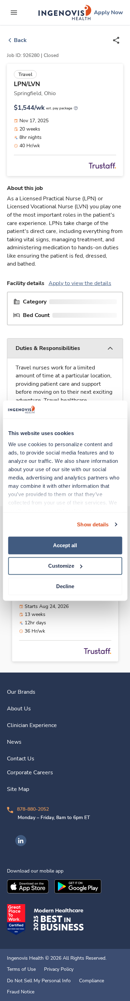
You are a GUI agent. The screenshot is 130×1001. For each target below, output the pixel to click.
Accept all (65, 545)
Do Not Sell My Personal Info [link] (39, 981)
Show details (93, 524)
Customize (61, 566)
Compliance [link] (91, 981)
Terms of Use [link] (21, 969)
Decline (65, 586)
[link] (65, 12)
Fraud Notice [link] (20, 992)
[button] (65, 348)
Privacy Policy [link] (58, 969)
